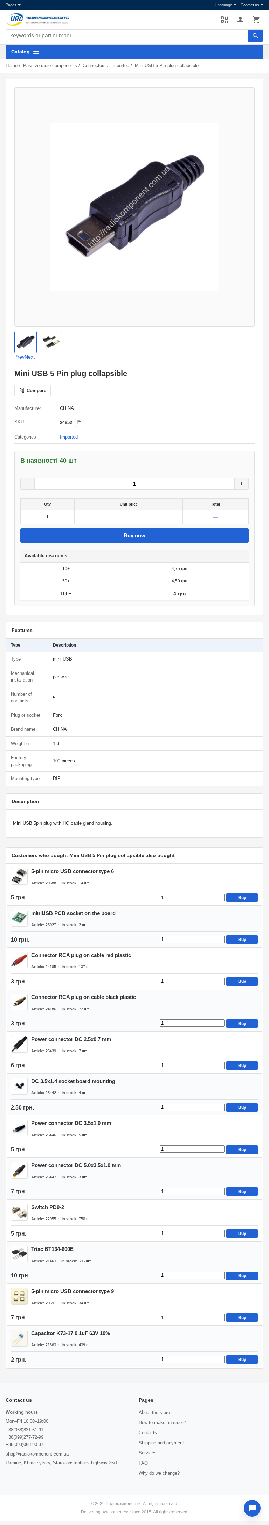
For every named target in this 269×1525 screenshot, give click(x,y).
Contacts (148, 1432)
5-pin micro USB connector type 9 (72, 1291)
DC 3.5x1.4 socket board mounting (73, 1081)
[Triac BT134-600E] (19, 1254)
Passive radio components (50, 65)
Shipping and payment (161, 1442)
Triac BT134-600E (52, 1249)
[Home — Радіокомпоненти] (110, 20)
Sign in (240, 20)
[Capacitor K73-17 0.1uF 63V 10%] (19, 1338)
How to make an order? (162, 1422)
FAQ (143, 1463)
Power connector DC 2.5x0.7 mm (71, 1039)
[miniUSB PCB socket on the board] (19, 918)
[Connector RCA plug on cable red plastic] (19, 960)
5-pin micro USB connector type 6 (72, 871)
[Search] (255, 36)
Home (12, 65)
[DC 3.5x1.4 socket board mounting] (19, 1086)
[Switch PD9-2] (19, 1212)
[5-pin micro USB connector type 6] (19, 876)
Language (223, 5)
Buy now (134, 535)
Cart (256, 20)
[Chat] (252, 1508)
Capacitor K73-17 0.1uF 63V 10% (70, 1333)
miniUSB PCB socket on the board (73, 913)
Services (148, 1453)
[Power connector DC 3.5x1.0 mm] (19, 1128)
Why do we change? (159, 1473)
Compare (224, 20)
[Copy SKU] (79, 423)
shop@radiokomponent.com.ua (37, 1454)
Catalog (20, 51)
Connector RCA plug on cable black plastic (83, 997)
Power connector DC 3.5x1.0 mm (71, 1123)
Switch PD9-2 (47, 1207)
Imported (120, 65)
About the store (154, 1412)
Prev (19, 357)
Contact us (250, 5)
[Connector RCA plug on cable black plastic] (19, 1002)
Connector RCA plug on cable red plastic (81, 955)
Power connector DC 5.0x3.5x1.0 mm (76, 1165)
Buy (242, 897)
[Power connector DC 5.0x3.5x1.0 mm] (19, 1170)
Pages (11, 5)
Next (30, 357)
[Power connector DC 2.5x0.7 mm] (19, 1044)
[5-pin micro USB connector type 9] (19, 1296)
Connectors (94, 65)
